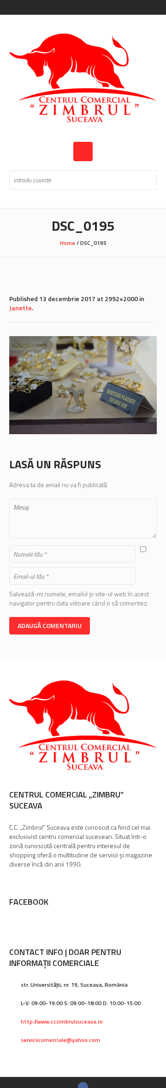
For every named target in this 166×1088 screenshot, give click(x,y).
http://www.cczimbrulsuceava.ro (62, 1021)
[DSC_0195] (83, 385)
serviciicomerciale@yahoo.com (60, 1040)
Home (67, 243)
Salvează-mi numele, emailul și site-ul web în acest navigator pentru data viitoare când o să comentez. (79, 598)
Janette (20, 308)
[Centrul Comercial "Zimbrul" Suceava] (83, 78)
